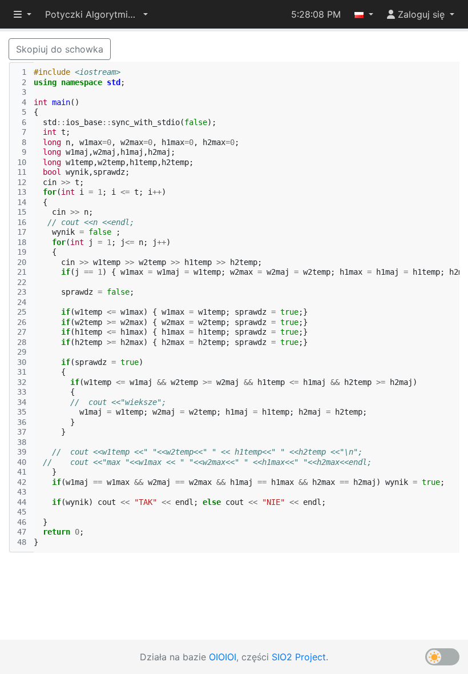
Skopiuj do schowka (59, 49)
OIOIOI (222, 657)
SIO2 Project (299, 657)
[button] (96, 14)
